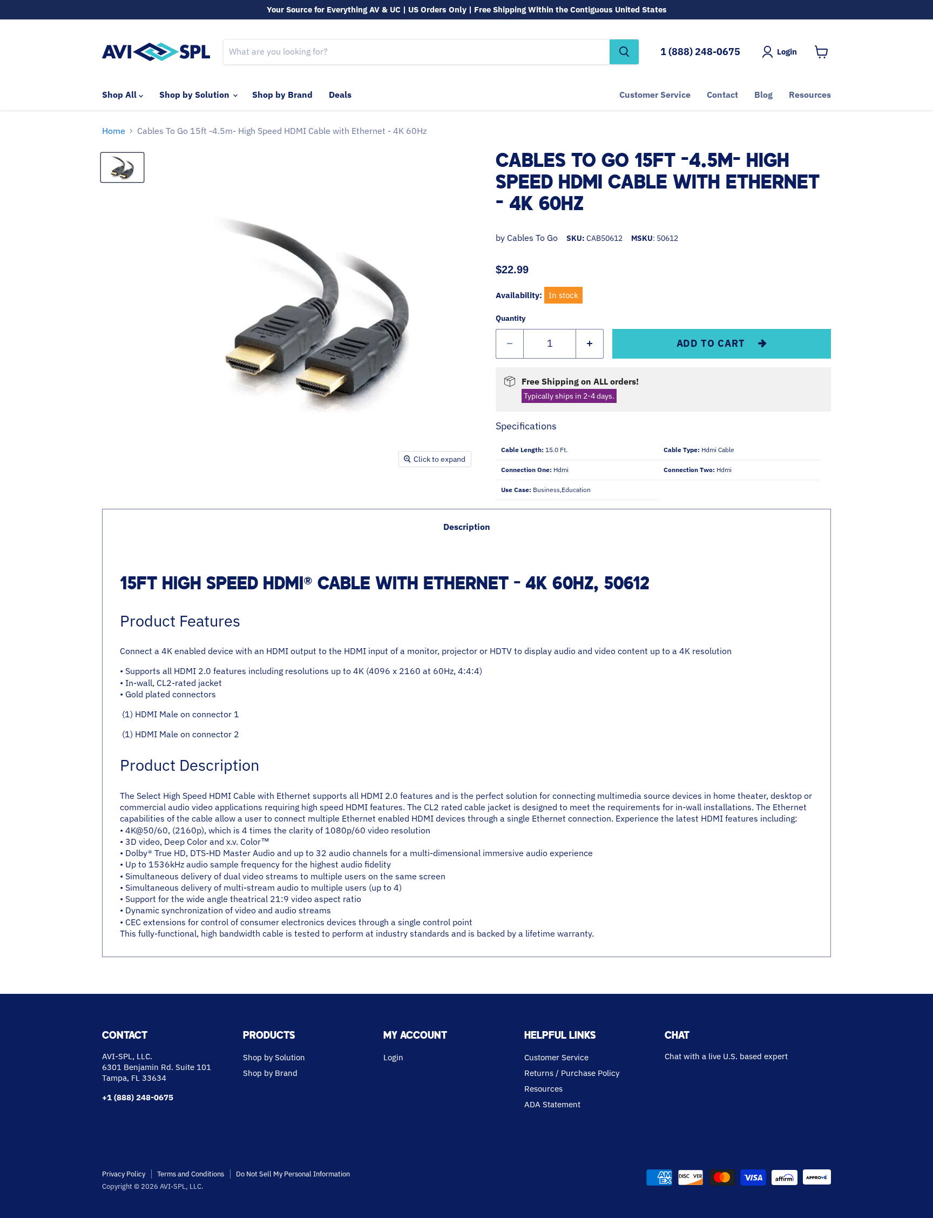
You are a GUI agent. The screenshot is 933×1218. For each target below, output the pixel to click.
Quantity (510, 318)
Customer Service (655, 94)
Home (113, 130)
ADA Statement (552, 1104)
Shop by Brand (282, 94)
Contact (722, 94)
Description (466, 526)
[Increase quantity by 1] (590, 344)
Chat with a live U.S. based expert (726, 1056)
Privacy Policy (123, 1174)
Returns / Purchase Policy (571, 1073)
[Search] (624, 51)
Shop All (120, 94)
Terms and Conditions (190, 1174)
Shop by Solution (195, 94)
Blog (763, 94)
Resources (810, 94)
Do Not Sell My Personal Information (293, 1174)
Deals (340, 94)
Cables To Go (532, 237)
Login (393, 1057)
